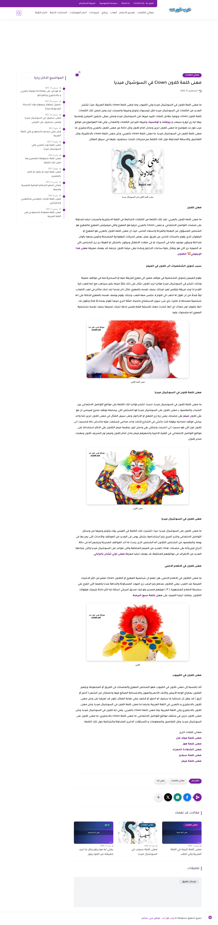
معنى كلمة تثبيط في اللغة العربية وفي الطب (186, 852)
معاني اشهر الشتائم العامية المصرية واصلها (41, 187)
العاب (113, 13)
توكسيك (153, 122)
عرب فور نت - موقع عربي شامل (158, 918)
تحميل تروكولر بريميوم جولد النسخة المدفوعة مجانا (42, 107)
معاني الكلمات (145, 13)
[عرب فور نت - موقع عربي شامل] (180, 9)
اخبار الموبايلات (78, 13)
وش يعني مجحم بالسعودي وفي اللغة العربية (41, 134)
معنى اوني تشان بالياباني (109, 554)
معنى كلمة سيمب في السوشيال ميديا (144, 852)
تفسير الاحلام (127, 13)
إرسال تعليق (189, 882)
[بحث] (18, 13)
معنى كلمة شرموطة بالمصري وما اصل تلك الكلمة (43, 160)
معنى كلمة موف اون (189, 738)
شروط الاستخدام (87, 3)
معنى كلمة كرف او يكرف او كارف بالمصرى (44, 174)
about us (125, 3)
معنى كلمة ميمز (191, 761)
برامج (105, 13)
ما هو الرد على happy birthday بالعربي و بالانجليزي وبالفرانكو (40, 93)
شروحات (94, 13)
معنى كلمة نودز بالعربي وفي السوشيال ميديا (46, 147)
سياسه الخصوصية (108, 3)
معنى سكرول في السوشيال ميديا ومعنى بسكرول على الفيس (43, 120)
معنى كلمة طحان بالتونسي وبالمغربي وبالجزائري (41, 201)
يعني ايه (161, 781)
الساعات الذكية (58, 13)
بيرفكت (166, 122)
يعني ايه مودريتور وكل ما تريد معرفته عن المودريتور (96, 852)
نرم (186, 122)
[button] (187, 797)
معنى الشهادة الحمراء (187, 749)
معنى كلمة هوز (192, 744)
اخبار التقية (41, 13)
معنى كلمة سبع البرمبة (147, 595)
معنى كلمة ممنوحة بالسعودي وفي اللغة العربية (42, 214)
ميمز (186, 416)
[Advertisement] (109, 48)
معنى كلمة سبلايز (190, 755)
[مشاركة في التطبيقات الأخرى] (158, 797)
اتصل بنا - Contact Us (144, 3)
